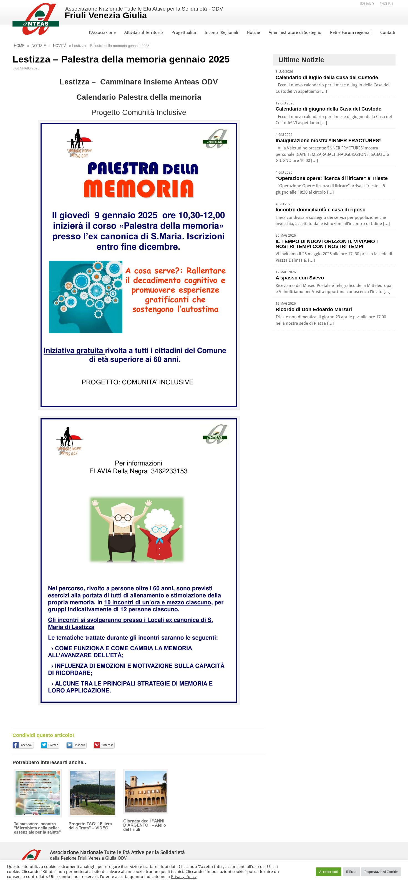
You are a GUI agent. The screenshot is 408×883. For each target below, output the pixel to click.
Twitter (53, 745)
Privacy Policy (184, 876)
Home (19, 46)
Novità (60, 46)
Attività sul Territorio (143, 32)
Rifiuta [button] (351, 872)
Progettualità (184, 32)
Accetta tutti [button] (328, 872)
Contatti (387, 32)
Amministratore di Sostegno (295, 32)
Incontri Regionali (221, 32)
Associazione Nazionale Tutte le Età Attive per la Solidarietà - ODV (144, 13)
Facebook (26, 745)
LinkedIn (79, 745)
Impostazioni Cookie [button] (381, 872)
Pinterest (107, 745)
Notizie (253, 32)
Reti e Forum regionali (351, 32)
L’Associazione (102, 32)
